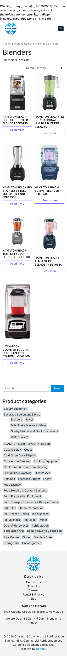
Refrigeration (40, 525)
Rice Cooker (12, 537)
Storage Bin (11, 543)
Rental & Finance (33, 594)
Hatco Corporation (31, 508)
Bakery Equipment (15, 408)
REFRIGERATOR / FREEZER (44, 531)
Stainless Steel (43, 537)
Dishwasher (42, 473)
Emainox (9, 478)
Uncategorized (31, 543)
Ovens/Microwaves (16, 525)
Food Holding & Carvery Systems (25, 490)
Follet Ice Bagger (29, 478)
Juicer (29, 419)
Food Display (12, 484)
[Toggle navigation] (61, 28)
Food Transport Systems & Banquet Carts (31, 502)
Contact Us (33, 582)
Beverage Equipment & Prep (29, 43)
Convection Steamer (17, 461)
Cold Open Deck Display (20, 455)
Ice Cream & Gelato (16, 514)
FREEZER (10, 508)
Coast (28, 449)
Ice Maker (30, 519)
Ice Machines (12, 519)
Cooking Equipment (46, 461)
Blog (33, 598)
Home (6, 43)
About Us (33, 586)
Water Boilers (19, 437)
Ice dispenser (40, 514)
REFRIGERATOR (14, 531)
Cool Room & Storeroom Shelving (26, 467)
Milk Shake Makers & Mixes (28, 425)
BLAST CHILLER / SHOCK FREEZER (27, 443)
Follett (47, 478)
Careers (34, 590)
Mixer (43, 519)
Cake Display (12, 449)
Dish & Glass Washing (18, 473)
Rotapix (41, 648)
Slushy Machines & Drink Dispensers (34, 431)
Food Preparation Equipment (22, 496)
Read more (17, 130)
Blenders (16, 419)
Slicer (26, 537)
